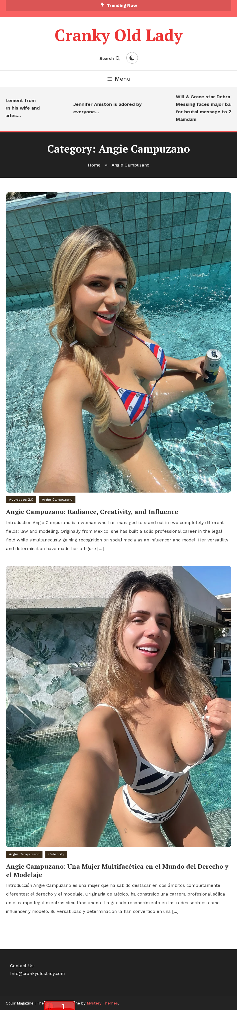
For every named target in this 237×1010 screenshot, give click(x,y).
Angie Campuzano (57, 499)
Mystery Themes (102, 1003)
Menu (123, 78)
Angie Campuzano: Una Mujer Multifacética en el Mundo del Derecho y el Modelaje (117, 870)
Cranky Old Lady (118, 35)
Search (106, 58)
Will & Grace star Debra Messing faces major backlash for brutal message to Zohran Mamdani (198, 108)
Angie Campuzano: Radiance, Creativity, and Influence (92, 511)
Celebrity (56, 854)
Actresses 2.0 (21, 499)
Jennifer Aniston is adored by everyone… (95, 107)
